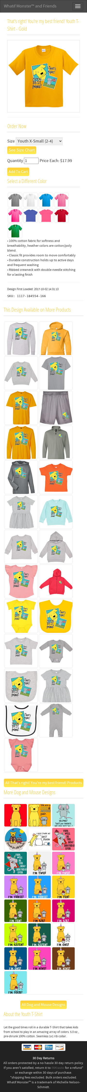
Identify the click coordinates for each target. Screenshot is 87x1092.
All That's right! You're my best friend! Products (43, 782)
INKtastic (57, 1068)
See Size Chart (22, 150)
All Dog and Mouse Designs (43, 1004)
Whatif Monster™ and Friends (30, 6)
